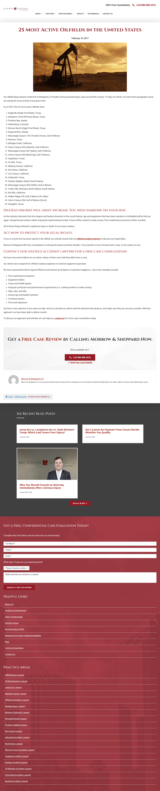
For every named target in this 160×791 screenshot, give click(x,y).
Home (10, 396)
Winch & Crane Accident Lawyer (20, 749)
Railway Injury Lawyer (15, 705)
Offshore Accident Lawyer (17, 699)
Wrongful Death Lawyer (16, 718)
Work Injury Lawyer (14, 743)
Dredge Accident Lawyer (16, 762)
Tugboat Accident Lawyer (17, 755)
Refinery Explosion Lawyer (17, 712)
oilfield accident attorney (88, 238)
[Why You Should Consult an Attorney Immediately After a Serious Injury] (47, 463)
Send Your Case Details (81, 361)
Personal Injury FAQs (14, 628)
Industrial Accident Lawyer (17, 737)
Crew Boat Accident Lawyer (18, 774)
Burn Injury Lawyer (13, 730)
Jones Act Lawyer (13, 687)
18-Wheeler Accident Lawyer (18, 768)
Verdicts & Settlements (15, 610)
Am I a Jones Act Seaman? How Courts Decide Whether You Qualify (112, 430)
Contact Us (10, 653)
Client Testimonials (14, 616)
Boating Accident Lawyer (16, 780)
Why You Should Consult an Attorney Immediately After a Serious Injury (42, 485)
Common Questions (14, 647)
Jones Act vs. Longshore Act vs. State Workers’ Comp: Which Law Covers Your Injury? (47, 430)
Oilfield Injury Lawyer (14, 674)
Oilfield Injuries (21, 396)
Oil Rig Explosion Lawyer (16, 680)
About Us (9, 603)
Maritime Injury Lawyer (15, 693)
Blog (7, 641)
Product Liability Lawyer (16, 724)
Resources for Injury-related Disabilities (23, 635)
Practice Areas (12, 622)
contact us (59, 317)
